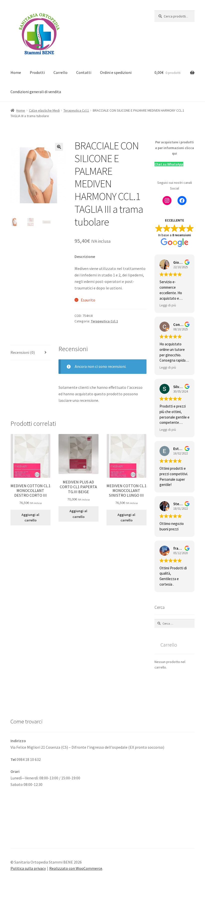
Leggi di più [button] (168, 305)
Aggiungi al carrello (30, 517)
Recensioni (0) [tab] (22, 352)
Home (15, 72)
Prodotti (37, 72)
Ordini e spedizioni (116, 72)
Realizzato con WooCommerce (75, 868)
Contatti (83, 72)
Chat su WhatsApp (168, 164)
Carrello (61, 72)
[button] (59, 147)
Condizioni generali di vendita (35, 91)
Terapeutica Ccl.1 (76, 110)
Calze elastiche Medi (44, 110)
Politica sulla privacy (28, 868)
